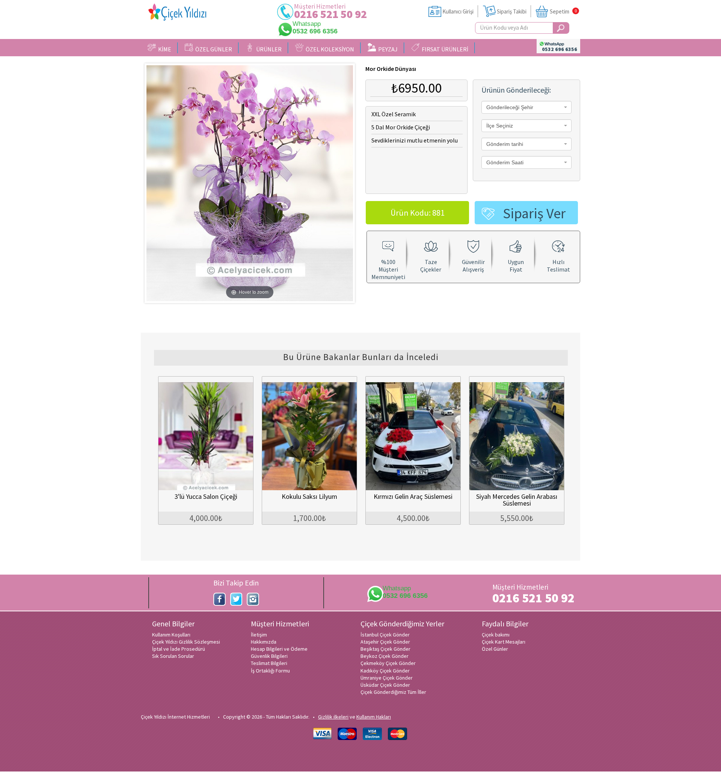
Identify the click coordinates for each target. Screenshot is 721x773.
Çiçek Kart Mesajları (503, 642)
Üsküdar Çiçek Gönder (385, 685)
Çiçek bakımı (496, 635)
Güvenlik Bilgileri (269, 656)
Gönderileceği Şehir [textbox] (509, 107)
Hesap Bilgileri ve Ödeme (279, 649)
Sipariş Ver (534, 213)
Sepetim (559, 11)
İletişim (259, 635)
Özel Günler (495, 649)
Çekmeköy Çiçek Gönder (388, 663)
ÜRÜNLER (268, 49)
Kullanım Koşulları (171, 635)
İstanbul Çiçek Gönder (385, 635)
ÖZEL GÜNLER (212, 49)
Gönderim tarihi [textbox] (504, 144)
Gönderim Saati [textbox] (504, 162)
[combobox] (526, 107)
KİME (163, 49)
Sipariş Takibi (511, 11)
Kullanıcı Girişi (458, 11)
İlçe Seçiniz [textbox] (499, 126)
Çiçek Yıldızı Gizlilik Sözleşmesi (186, 642)
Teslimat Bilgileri (269, 663)
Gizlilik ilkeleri (333, 716)
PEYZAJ (387, 49)
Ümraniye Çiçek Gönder (386, 678)
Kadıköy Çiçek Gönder (385, 671)
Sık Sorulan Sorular (173, 656)
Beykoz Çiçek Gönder (384, 656)
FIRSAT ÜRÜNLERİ (443, 49)
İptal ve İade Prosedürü (178, 649)
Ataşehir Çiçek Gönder (385, 642)
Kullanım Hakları (373, 716)
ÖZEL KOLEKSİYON (328, 49)
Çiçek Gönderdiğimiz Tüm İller (393, 692)
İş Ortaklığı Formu (270, 671)
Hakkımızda (263, 642)
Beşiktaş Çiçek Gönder (385, 649)
